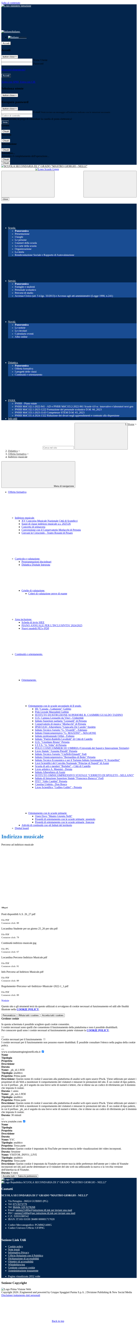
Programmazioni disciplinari (36, 561)
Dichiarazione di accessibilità (23, 1258)
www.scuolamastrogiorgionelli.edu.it (21, 1051)
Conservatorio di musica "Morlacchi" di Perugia (60, 724)
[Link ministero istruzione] (16, 5)
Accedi (6, 43)
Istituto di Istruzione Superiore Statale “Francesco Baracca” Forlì (69, 778)
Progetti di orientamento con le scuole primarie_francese (64, 822)
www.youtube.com (11, 1121)
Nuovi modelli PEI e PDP (35, 628)
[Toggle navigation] (28, 184)
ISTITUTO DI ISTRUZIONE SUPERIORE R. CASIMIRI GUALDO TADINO (79, 714)
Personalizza (9, 1015)
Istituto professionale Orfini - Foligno (54, 736)
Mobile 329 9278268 (24, 1207)
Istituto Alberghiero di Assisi (50, 772)
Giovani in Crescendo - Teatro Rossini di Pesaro (47, 532)
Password (38, 63)
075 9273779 (20, 1204)
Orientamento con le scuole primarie (47, 813)
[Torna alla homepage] (69, 166)
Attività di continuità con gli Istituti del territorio (47, 825)
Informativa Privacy (18, 1252)
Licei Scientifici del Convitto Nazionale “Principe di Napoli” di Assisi (72, 763)
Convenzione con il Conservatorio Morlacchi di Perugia (51, 529)
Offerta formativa (17, 454)
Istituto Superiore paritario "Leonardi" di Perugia (61, 720)
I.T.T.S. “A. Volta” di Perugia (50, 745)
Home (131, 424)
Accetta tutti (52, 1015)
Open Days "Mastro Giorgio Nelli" (53, 816)
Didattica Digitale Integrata (36, 564)
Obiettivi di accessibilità (20, 1261)
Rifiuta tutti (29, 1015)
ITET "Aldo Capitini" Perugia (51, 781)
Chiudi (6, 131)
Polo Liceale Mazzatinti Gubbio (52, 711)
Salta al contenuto (10, 2)
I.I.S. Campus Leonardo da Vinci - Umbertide (59, 717)
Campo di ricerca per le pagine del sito (21, 447)
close (5, 199)
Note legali (14, 1249)
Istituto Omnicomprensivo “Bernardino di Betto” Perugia (65, 757)
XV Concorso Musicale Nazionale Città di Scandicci (50, 520)
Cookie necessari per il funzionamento (22, 1039)
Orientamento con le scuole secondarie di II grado (55, 705)
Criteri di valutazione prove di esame (47, 593)
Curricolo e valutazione (27, 558)
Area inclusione (23, 619)
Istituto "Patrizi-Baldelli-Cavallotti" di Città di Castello (64, 739)
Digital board (22, 828)
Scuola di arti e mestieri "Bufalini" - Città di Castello (63, 766)
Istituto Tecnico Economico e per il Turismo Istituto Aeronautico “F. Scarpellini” (77, 760)
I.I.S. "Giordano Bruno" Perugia (52, 742)
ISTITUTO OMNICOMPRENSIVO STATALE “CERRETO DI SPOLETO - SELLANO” (84, 775)
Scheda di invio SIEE (33, 622)
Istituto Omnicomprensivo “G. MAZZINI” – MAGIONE (65, 733)
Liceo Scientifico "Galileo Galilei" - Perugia (58, 787)
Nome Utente (40, 60)
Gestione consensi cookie (21, 1267)
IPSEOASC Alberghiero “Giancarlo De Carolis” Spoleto (65, 727)
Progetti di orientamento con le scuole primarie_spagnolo (65, 819)
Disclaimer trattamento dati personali (20, 1295)
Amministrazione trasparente (23, 1270)
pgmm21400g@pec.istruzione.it (44, 1213)
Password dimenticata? (13, 69)
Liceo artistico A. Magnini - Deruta (53, 769)
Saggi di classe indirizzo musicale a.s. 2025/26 (46, 523)
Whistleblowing (16, 1264)
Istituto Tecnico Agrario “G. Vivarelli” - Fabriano (61, 730)
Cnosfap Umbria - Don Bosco (51, 784)
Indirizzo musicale (25, 517)
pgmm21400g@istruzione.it (44, 1210)
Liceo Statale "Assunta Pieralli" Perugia (56, 751)
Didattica (13, 450)
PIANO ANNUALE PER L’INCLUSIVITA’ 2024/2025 (52, 625)
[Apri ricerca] (110, 184)
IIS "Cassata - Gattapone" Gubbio (53, 708)
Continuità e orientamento (29, 654)
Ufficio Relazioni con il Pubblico (25, 1255)
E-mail (36, 112)
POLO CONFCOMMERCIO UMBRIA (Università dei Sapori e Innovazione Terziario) (82, 748)
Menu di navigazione (63, 486)
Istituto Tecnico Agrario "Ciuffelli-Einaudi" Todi (61, 754)
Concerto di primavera (33, 526)
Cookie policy (15, 1246)
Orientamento (29, 680)
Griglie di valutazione (33, 590)
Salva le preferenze (27, 1176)
